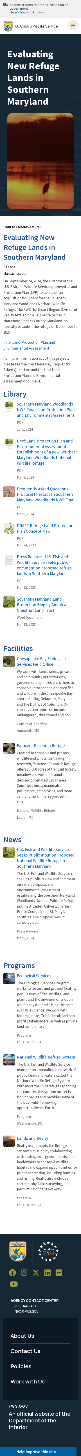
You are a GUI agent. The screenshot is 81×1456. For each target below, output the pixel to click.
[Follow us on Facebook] (14, 1272)
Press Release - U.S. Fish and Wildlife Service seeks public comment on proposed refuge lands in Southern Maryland (44, 565)
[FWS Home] (8, 26)
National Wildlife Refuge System (46, 1057)
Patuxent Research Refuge (41, 745)
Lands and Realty (32, 1138)
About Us (22, 1335)
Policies (21, 1366)
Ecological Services (34, 975)
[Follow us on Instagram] (25, 1272)
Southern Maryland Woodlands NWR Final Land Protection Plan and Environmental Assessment (46, 409)
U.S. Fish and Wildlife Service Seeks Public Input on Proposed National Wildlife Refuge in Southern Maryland (46, 858)
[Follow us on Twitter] (37, 1272)
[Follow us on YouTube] (15, 1284)
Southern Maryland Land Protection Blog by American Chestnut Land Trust (43, 604)
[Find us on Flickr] (60, 1272)
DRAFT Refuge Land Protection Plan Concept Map (45, 528)
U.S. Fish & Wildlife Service (36, 26)
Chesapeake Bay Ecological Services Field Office (41, 661)
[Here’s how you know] (40, 9)
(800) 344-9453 (25, 1306)
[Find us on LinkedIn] (49, 1272)
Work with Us (28, 1381)
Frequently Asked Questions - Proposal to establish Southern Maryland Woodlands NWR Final (45, 494)
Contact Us (25, 1351)
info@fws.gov (26, 1311)
